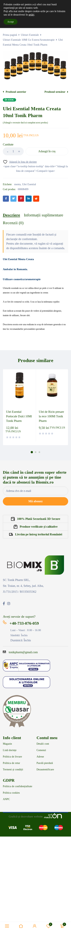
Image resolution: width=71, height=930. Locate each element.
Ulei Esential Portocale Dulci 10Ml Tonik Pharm (19, 416)
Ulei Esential (29, 184)
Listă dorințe (9, 750)
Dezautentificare (45, 769)
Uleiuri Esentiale (30, 34)
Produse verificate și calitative (39, 526)
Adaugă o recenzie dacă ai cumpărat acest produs (25, 122)
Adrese (40, 756)
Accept (10, 21)
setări (31, 14)
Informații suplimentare (43, 215)
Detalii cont (43, 744)
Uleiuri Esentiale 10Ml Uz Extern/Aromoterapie (29, 39)
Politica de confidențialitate (17, 786)
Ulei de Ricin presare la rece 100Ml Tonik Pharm (51, 416)
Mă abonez (35, 501)
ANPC (6, 799)
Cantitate (8, 144)
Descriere (11, 215)
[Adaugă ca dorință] (20, 161)
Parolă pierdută (45, 763)
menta (17, 184)
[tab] (11, 215)
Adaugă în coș (46, 151)
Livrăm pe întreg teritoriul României (38, 534)
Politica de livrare (12, 756)
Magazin (7, 744)
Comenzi (41, 750)
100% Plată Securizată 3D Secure (38, 518)
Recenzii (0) (13, 222)
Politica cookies (11, 793)
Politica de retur (11, 763)
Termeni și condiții (13, 769)
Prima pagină (10, 34)
